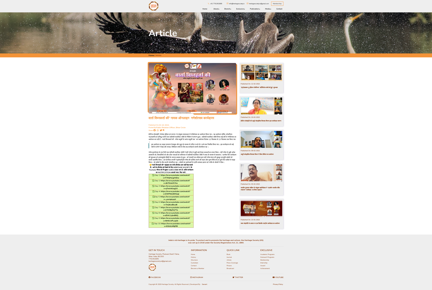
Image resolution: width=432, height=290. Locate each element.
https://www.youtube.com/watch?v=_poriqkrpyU (175, 198)
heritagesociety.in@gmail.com (259, 4)
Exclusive (240, 9)
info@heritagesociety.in (236, 4)
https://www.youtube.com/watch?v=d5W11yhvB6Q (175, 214)
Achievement (265, 268)
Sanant (204, 284)
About (215, 9)
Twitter (239, 277)
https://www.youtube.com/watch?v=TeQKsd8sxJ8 (175, 203)
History (193, 257)
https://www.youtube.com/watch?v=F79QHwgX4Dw (175, 176)
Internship (263, 263)
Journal (229, 257)
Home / (152, 55)
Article (229, 260)
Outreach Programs (267, 257)
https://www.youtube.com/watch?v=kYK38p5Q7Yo (175, 208)
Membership (277, 4)
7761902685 (154, 259)
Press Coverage (232, 263)
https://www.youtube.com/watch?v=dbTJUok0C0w (175, 181)
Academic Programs (267, 254)
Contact (279, 9)
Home (204, 9)
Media (267, 9)
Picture (229, 266)
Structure (194, 260)
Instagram (197, 277)
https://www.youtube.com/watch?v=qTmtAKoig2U (175, 187)
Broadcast (230, 268)
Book (228, 254)
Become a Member (197, 268)
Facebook (156, 277)
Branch (227, 9)
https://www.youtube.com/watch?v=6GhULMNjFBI (176, 224)
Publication (254, 9)
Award (262, 266)
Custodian (194, 263)
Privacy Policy (278, 284)
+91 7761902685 (216, 4)
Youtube (279, 277)
